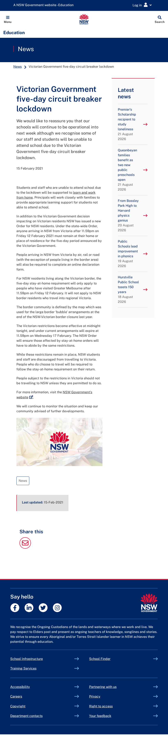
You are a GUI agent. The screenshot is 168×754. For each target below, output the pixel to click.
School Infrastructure (36, 659)
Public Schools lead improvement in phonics (128, 253)
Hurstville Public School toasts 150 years (128, 289)
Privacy (94, 696)
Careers (16, 696)
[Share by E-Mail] (25, 547)
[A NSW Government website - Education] (44, 5)
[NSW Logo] (84, 19)
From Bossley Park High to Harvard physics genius (128, 215)
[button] (7, 19)
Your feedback (100, 716)
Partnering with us (103, 687)
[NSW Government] (149, 602)
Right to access (101, 706)
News (26, 49)
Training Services (33, 668)
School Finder (99, 659)
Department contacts (26, 716)
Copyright (17, 706)
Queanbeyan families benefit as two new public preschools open (127, 169)
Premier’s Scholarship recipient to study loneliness (127, 124)
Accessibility (20, 687)
